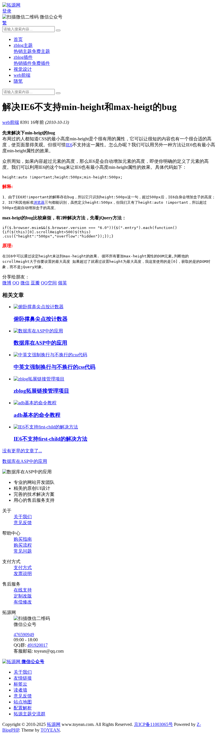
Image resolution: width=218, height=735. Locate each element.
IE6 (69, 144)
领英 (62, 282)
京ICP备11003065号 (153, 724)
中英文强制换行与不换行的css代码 (54, 367)
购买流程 (23, 545)
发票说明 (23, 573)
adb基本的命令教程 (37, 415)
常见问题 (23, 551)
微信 (25, 282)
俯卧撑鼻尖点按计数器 (41, 319)
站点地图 (23, 701)
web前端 (22, 75)
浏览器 (39, 202)
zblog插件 (23, 57)
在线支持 (23, 590)
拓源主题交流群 (29, 713)
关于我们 (23, 516)
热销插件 (23, 63)
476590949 (24, 634)
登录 (6, 11)
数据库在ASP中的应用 (40, 343)
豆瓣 (35, 282)
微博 (6, 282)
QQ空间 (49, 282)
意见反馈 (23, 522)
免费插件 (41, 63)
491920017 (37, 645)
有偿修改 (23, 601)
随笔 (18, 81)
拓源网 (53, 724)
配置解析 (23, 707)
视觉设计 (23, 69)
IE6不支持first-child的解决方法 (50, 439)
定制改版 (23, 596)
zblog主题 (23, 45)
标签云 (20, 684)
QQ (15, 282)
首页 (18, 39)
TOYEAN (50, 730)
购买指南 (23, 539)
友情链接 (23, 678)
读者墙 (20, 690)
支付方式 (23, 567)
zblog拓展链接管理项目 (41, 391)
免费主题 (41, 51)
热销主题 (23, 51)
